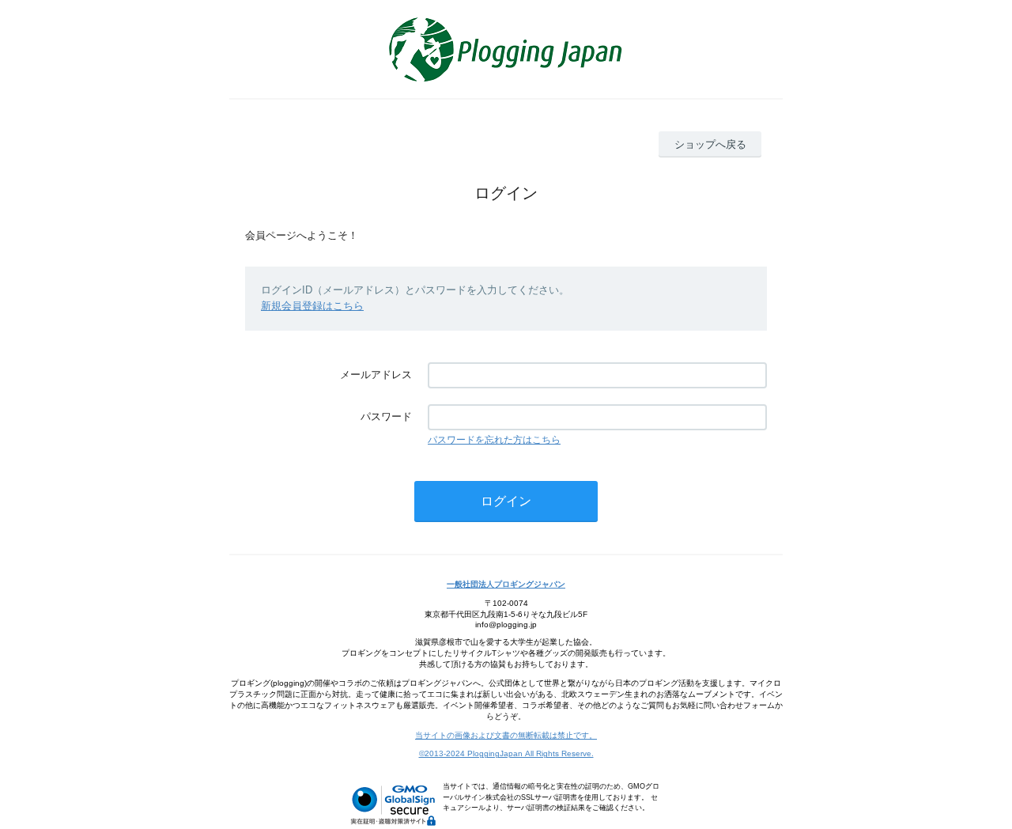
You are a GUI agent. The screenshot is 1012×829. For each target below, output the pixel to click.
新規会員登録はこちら (312, 306)
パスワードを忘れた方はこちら (494, 439)
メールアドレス (376, 374)
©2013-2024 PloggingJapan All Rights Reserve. (506, 753)
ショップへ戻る (710, 144)
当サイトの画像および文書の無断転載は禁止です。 (506, 735)
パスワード (386, 416)
